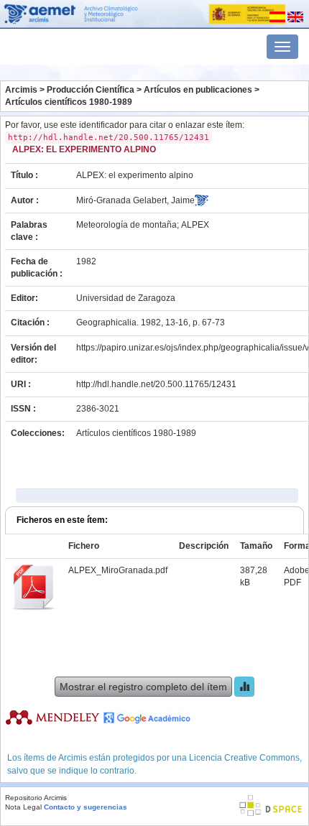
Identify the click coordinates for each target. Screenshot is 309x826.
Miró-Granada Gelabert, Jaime (135, 200)
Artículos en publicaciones (198, 90)
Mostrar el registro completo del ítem (143, 686)
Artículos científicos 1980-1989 (68, 102)
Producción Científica (90, 90)
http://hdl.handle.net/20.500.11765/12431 (156, 384)
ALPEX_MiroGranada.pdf (117, 570)
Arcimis (21, 90)
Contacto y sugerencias (85, 807)
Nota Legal (23, 807)
